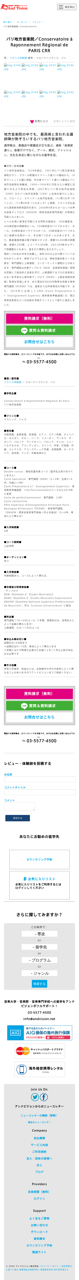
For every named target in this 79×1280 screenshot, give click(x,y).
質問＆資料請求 (42, 330)
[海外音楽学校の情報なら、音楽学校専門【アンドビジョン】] (14, 7)
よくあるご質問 (39, 1218)
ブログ (39, 1172)
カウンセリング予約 (39, 859)
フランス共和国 (18, 58)
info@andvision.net (39, 1018)
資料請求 (39, 1238)
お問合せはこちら (39, 342)
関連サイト (39, 1252)
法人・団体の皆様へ (39, 1158)
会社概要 (39, 1138)
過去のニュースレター (39, 1122)
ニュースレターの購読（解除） (39, 1115)
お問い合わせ (39, 1225)
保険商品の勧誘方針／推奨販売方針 (36, 1270)
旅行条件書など (61, 1270)
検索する (39, 983)
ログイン (39, 1198)
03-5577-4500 (39, 1012)
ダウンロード (39, 1232)
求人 (39, 1165)
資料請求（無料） (39, 318)
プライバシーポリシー (50, 1266)
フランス (36, 22)
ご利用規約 (39, 1151)
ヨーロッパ (22, 22)
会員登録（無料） (39, 1192)
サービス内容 (39, 1145)
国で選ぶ (7, 22)
